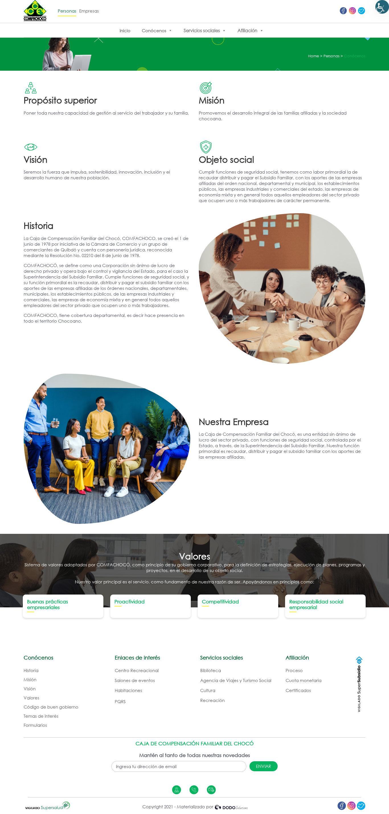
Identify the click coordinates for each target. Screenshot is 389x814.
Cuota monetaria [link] (304, 680)
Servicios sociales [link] (202, 30)
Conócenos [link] (154, 30)
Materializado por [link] (195, 806)
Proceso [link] (294, 670)
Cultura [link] (207, 690)
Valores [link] (31, 697)
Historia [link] (31, 670)
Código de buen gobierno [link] (51, 706)
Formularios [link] (35, 725)
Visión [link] (30, 688)
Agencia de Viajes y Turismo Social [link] (235, 680)
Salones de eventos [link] (135, 680)
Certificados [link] (298, 690)
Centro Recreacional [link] (137, 670)
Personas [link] (67, 10)
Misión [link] (30, 679)
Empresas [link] (89, 10)
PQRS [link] (120, 701)
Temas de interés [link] (41, 716)
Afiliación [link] (247, 30)
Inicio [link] (125, 30)
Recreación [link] (212, 700)
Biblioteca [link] (210, 670)
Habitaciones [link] (128, 690)
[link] (382, 7)
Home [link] (313, 56)
